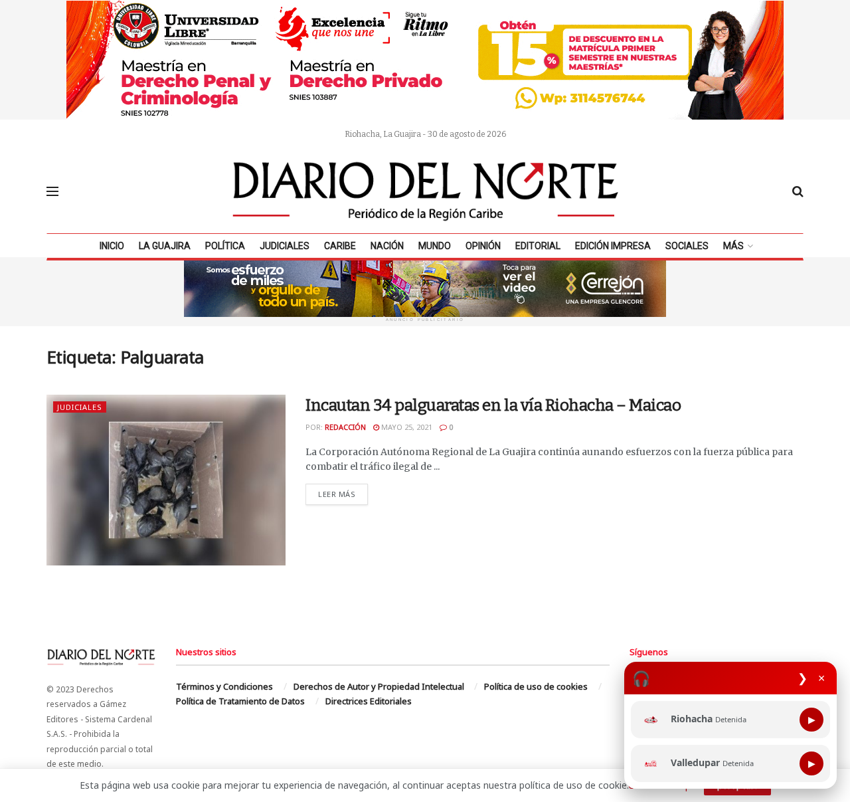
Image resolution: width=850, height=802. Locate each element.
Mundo (434, 246)
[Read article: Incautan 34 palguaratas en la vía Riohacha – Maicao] (166, 480)
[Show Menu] (52, 191)
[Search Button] (798, 191)
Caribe (340, 246)
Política (225, 246)
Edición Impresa (613, 246)
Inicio (112, 246)
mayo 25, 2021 (405, 427)
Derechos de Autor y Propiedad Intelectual (379, 686)
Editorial (537, 246)
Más (733, 246)
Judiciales (284, 246)
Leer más (343, 493)
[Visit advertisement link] (425, 60)
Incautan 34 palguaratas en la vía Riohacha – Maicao (493, 405)
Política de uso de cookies (536, 686)
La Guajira (165, 246)
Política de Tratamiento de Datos (240, 701)
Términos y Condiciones (224, 686)
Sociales (687, 246)
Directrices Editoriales (368, 701)
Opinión (483, 246)
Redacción (345, 427)
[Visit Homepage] (425, 191)
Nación (387, 246)
